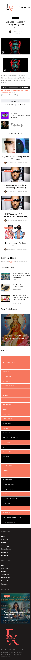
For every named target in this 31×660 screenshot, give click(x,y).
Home (3, 536)
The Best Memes (8, 489)
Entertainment (8, 385)
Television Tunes (9, 484)
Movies (5, 428)
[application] (15, 87)
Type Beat (15, 18)
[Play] (3, 87)
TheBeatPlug (15, 101)
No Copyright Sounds (10, 437)
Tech (4, 475)
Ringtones (7, 317)
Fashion (5, 390)
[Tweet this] (20, 105)
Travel (5, 494)
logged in (12, 262)
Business (6, 371)
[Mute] (23, 87)
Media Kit (4, 539)
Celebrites (7, 376)
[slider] (26, 87)
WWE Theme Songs (9, 522)
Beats (5, 367)
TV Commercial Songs (11, 498)
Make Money (7, 418)
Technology (7, 479)
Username (6, 512)
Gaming (5, 395)
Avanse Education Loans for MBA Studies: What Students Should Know (21, 275)
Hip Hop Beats (8, 170)
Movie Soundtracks (10, 423)
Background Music (10, 362)
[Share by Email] (26, 105)
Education (6, 381)
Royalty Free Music (10, 461)
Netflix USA (7, 433)
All (4, 357)
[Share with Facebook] (18, 105)
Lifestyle (6, 414)
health (5, 400)
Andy (7, 620)
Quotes (5, 447)
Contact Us (4, 552)
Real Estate (7, 451)
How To (5, 409)
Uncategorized (8, 508)
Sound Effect (8, 465)
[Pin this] (24, 105)
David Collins (17, 31)
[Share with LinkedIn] (22, 105)
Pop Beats (6, 442)
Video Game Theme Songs (12, 517)
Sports (5, 470)
